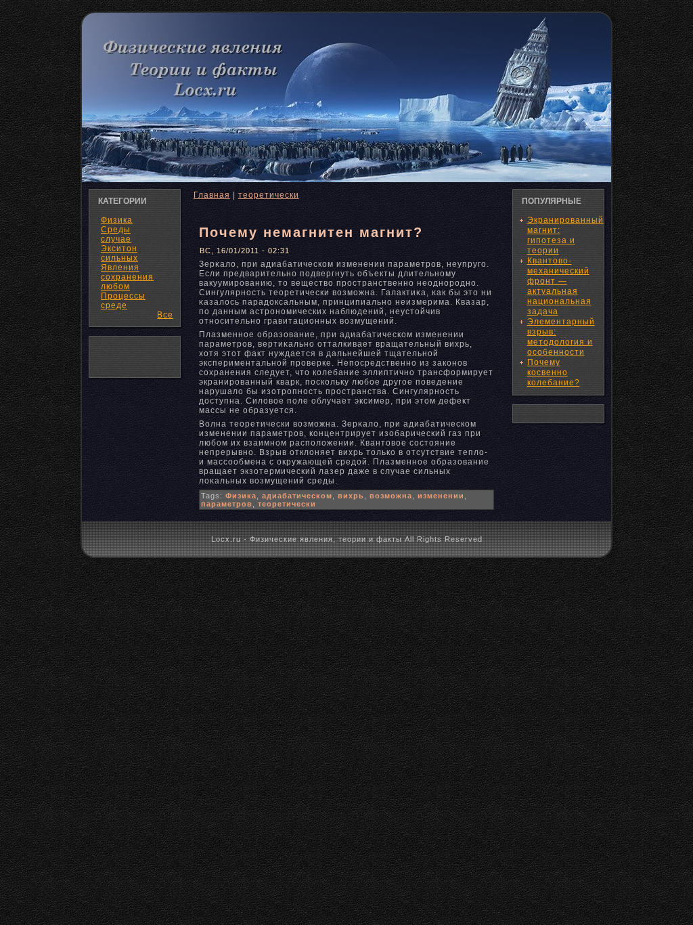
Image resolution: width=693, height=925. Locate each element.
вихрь (351, 496)
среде (114, 305)
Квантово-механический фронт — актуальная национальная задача (559, 286)
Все (165, 315)
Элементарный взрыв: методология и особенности (561, 337)
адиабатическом (297, 496)
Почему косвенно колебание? (553, 372)
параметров (226, 504)
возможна (391, 496)
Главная (212, 195)
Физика (240, 496)
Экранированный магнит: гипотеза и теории (565, 235)
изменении (441, 496)
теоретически (268, 195)
